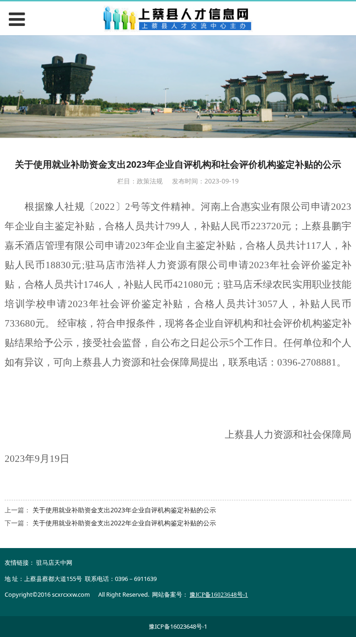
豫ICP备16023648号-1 (178, 626)
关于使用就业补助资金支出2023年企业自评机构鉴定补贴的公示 (124, 509)
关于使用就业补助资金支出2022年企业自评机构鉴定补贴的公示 (124, 522)
